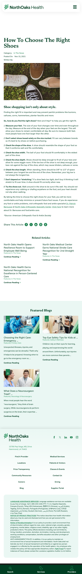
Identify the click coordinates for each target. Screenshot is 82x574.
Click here (56, 207)
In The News (19, 53)
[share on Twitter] (31, 224)
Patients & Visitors (57, 463)
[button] (74, 7)
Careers (21, 482)
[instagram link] (77, 437)
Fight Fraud (59, 549)
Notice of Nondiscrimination (21, 523)
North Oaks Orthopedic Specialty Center (33, 207)
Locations (21, 463)
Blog (22, 488)
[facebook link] (54, 437)
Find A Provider (21, 457)
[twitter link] (60, 437)
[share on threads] (45, 224)
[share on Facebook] (26, 224)
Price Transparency (21, 469)
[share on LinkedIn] (35, 224)
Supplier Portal (57, 488)
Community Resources (21, 475)
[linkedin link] (65, 437)
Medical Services (57, 457)
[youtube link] (71, 437)
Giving (57, 482)
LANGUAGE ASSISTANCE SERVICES (24, 501)
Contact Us (57, 475)
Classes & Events (57, 469)
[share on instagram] (40, 224)
